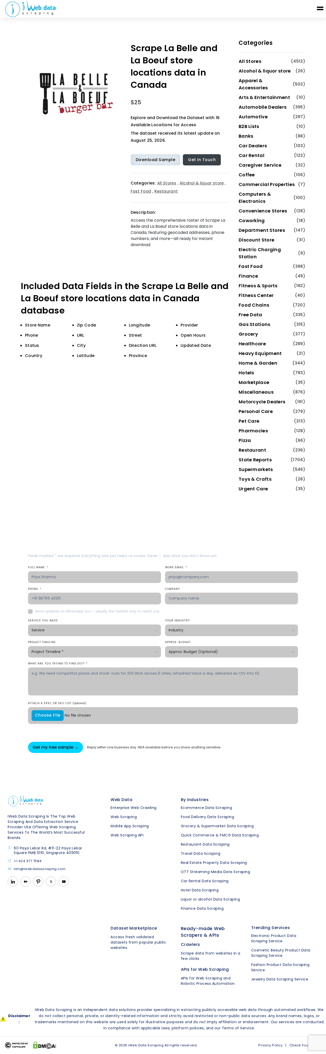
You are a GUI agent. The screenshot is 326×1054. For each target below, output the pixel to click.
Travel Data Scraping (201, 853)
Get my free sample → (55, 747)
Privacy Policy (270, 1045)
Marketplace (254, 382)
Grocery (248, 334)
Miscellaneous (256, 392)
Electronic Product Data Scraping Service (273, 938)
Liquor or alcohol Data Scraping (210, 899)
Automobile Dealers (263, 107)
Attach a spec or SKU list (57, 703)
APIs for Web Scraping (205, 969)
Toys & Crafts (255, 479)
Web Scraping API (127, 835)
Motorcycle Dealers (262, 401)
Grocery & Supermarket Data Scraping (217, 826)
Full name (38, 567)
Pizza (245, 440)
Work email (176, 567)
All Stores (166, 183)
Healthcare (252, 343)
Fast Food (141, 191)
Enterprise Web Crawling (134, 807)
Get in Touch (202, 160)
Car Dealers (253, 146)
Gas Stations (254, 324)
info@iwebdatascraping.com (40, 869)
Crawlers (190, 944)
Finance (248, 276)
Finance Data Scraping (202, 908)
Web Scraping (124, 816)
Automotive (253, 116)
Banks (246, 136)
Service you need (43, 620)
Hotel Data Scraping (200, 890)
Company (172, 589)
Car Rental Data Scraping (205, 881)
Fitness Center (256, 295)
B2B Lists (249, 126)
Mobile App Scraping (130, 826)
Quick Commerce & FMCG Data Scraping (220, 835)
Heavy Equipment (260, 353)
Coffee (247, 175)
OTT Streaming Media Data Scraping (215, 871)
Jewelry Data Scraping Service (279, 979)
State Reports (255, 460)
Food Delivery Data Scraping (207, 816)
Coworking (252, 220)
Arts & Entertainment (264, 97)
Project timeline (42, 642)
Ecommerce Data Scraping (206, 807)
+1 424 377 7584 (28, 861)
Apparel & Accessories (253, 84)
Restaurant (166, 191)
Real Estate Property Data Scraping (214, 862)
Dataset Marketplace (134, 928)
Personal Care (256, 411)
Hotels (246, 372)
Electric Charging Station (260, 253)
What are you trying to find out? (58, 663)
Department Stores (262, 230)
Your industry (177, 620)
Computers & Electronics (255, 197)
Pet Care (249, 421)
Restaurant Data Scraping (205, 844)
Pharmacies (253, 431)
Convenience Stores (263, 211)
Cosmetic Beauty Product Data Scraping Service (280, 953)
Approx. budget (178, 642)
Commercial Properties (267, 184)
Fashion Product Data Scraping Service (280, 967)
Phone (34, 589)
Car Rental (251, 155)
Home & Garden (258, 363)
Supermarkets (256, 469)
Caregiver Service (260, 165)
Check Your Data (304, 1045)
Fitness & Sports (258, 285)
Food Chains (254, 305)
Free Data (250, 314)
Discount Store (256, 240)
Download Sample (155, 160)
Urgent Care (253, 489)
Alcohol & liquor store (202, 183)
